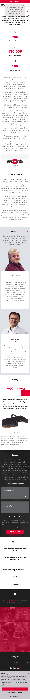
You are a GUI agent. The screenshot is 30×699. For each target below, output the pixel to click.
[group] (23, 393)
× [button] (28, 673)
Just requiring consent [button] (15, 692)
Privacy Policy (7, 685)
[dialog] (15, 685)
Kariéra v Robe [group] (15, 532)
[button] (15, 696)
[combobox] (26, 673)
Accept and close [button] (15, 689)
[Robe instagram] (15, 594)
